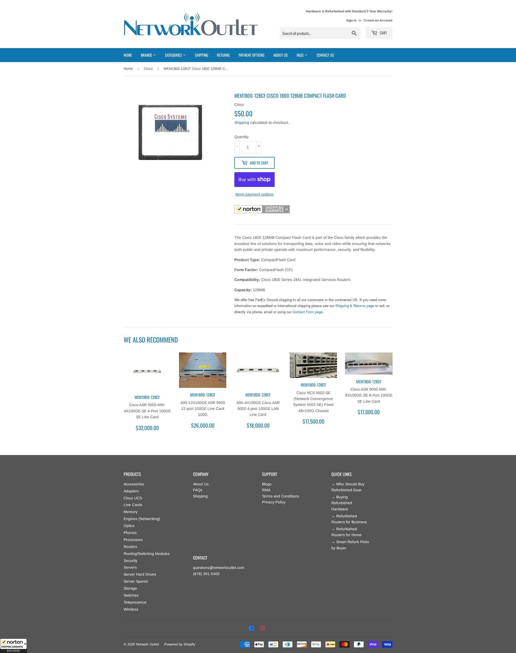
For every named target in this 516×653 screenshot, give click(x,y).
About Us (280, 55)
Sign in (351, 20)
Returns (223, 55)
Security (130, 560)
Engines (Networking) (142, 519)
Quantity (241, 137)
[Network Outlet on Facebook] (251, 629)
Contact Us (325, 55)
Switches (131, 595)
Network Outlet (147, 644)
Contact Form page (307, 311)
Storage (130, 588)
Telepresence (135, 602)
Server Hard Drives (140, 574)
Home (128, 55)
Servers (130, 567)
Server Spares (136, 581)
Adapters (131, 491)
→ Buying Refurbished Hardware (341, 503)
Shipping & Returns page (354, 305)
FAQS (300, 55)
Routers (130, 546)
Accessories (134, 484)
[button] (13, 645)
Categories (174, 55)
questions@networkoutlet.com (218, 567)
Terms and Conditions (280, 496)
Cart (383, 32)
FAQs (197, 490)
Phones (130, 533)
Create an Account (378, 20)
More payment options (254, 194)
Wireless (131, 609)
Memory (131, 512)
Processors (133, 539)
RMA (266, 490)
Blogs (266, 484)
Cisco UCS (133, 498)
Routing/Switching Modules (147, 553)
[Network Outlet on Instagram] (262, 629)
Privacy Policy (273, 502)
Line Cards (133, 505)
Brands (147, 55)
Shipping (201, 55)
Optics (129, 526)
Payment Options (251, 55)
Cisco (148, 69)
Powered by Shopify (179, 644)
